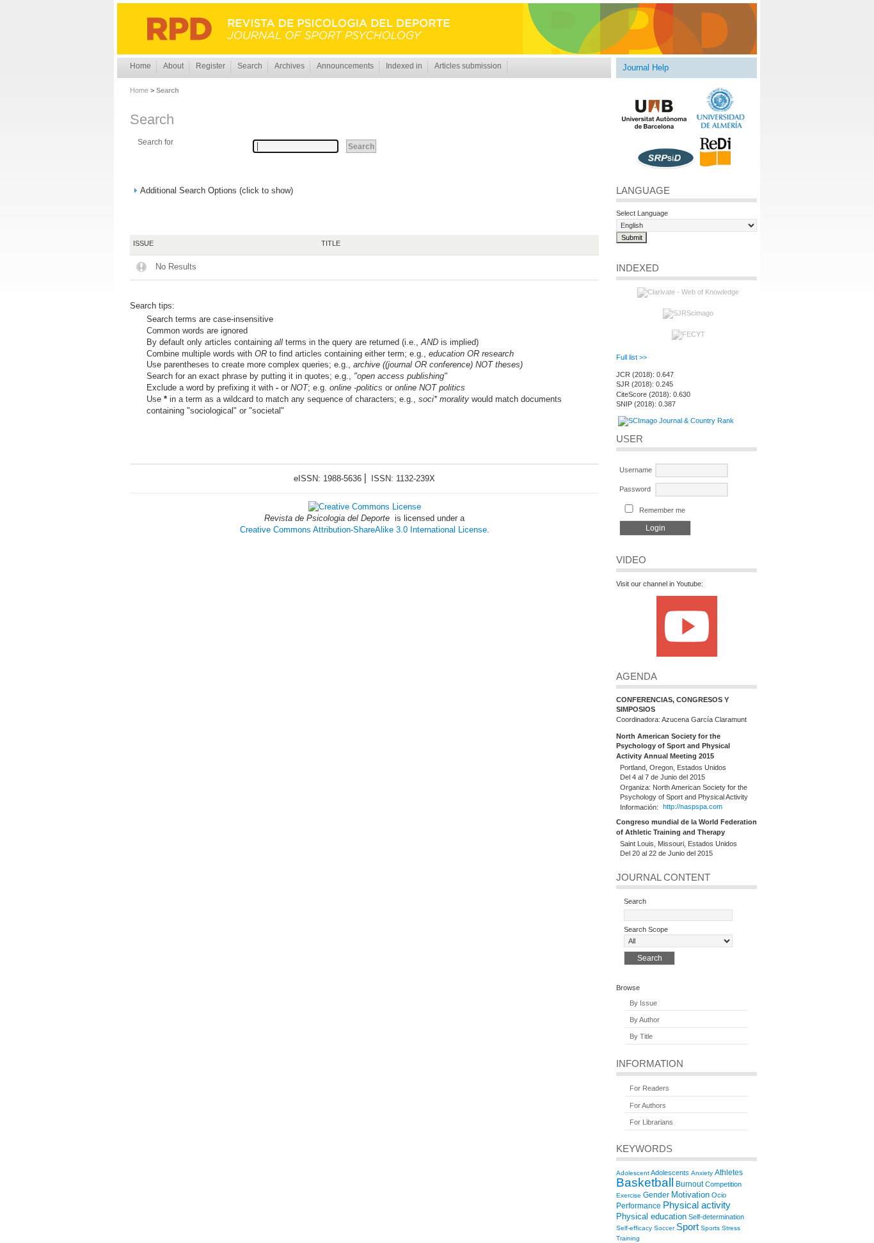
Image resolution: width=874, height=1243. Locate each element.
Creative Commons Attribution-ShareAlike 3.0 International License (363, 529)
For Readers (649, 1089)
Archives (289, 65)
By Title (641, 1037)
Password (635, 489)
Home (140, 65)
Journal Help (646, 67)
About (173, 65)
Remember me (662, 510)
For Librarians (651, 1122)
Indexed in (404, 65)
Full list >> (631, 357)
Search (249, 65)
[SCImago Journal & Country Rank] (676, 420)
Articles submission (468, 65)
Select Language (642, 213)
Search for (155, 142)
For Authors (648, 1105)
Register (210, 65)
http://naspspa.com (692, 807)
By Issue (643, 1003)
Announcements (345, 65)
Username (635, 470)
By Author (645, 1019)
